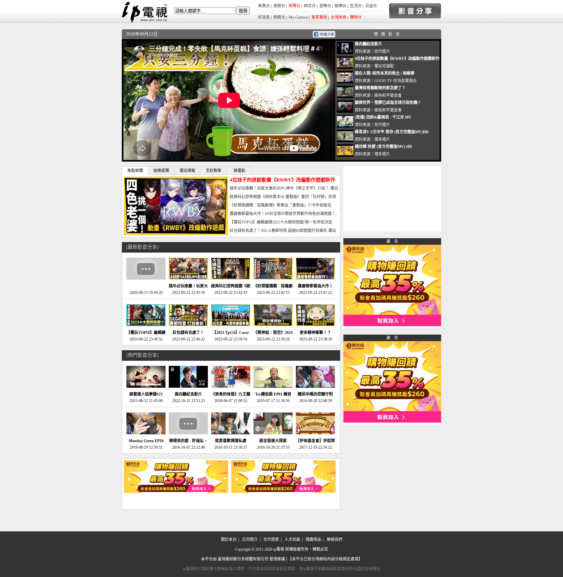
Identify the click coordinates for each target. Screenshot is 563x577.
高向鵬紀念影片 (368, 44)
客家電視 (319, 17)
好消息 (264, 17)
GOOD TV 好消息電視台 (395, 81)
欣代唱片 (382, 51)
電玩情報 (187, 170)
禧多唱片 (382, 139)
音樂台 (325, 6)
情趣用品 (313, 539)
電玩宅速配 (384, 66)
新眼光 (279, 17)
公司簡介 (250, 539)
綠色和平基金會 (388, 95)
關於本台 (229, 539)
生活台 (356, 6)
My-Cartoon (298, 17)
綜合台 (310, 6)
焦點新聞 (135, 170)
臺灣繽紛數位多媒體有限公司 (243, 559)
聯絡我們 (334, 539)
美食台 (264, 6)
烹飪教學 (213, 170)
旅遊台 (279, 6)
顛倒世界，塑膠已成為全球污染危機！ (388, 102)
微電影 (239, 170)
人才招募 (292, 539)
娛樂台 (340, 6)
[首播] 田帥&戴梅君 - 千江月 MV (383, 117)
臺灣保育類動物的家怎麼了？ (380, 88)
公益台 (371, 6)
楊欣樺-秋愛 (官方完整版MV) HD (383, 146)
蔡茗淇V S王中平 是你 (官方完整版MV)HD (392, 132)
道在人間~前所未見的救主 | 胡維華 (384, 73)
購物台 (356, 17)
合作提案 (271, 539)
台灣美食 (338, 17)
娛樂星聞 (161, 170)
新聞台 (294, 6)
